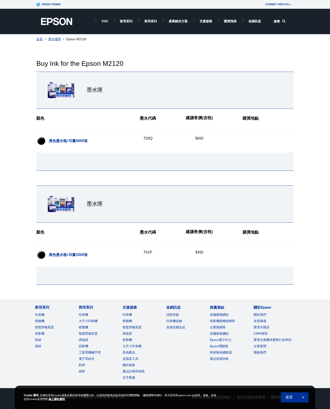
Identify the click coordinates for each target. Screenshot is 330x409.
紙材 (38, 346)
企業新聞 (260, 346)
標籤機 (39, 321)
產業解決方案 (178, 21)
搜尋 (277, 21)
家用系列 (126, 21)
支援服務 (206, 21)
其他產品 (129, 352)
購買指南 (230, 21)
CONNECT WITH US (277, 4)
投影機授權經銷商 (222, 321)
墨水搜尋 (54, 39)
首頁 (39, 39)
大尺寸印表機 (132, 346)
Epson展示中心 (220, 340)
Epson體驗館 (219, 346)
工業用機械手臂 (90, 352)
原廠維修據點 (219, 333)
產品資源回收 (219, 358)
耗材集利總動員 (221, 352)
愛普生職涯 (261, 327)
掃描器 (83, 340)
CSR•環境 (261, 333)
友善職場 (260, 321)
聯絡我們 (260, 352)
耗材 (38, 340)
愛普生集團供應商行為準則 (272, 340)
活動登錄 (172, 314)
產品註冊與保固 (134, 371)
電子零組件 (87, 358)
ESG (105, 21)
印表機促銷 (174, 321)
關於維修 (129, 365)
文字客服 (129, 377)
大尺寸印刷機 (88, 321)
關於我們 (260, 314)
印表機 (39, 314)
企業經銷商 (218, 327)
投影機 (39, 333)
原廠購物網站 (219, 314)
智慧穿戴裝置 (44, 327)
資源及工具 (130, 358)
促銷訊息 (255, 21)
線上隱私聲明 (57, 399)
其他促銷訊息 (175, 327)
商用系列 (150, 21)
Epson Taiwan (51, 4)
